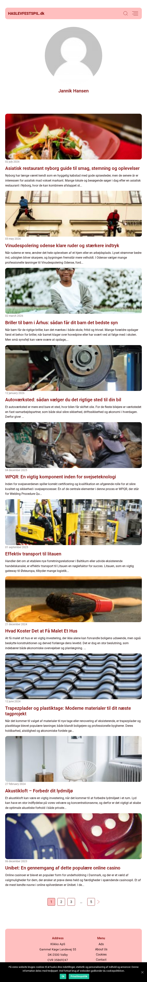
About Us (101, 949)
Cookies (101, 954)
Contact (101, 959)
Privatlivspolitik (79, 976)
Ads (101, 944)
